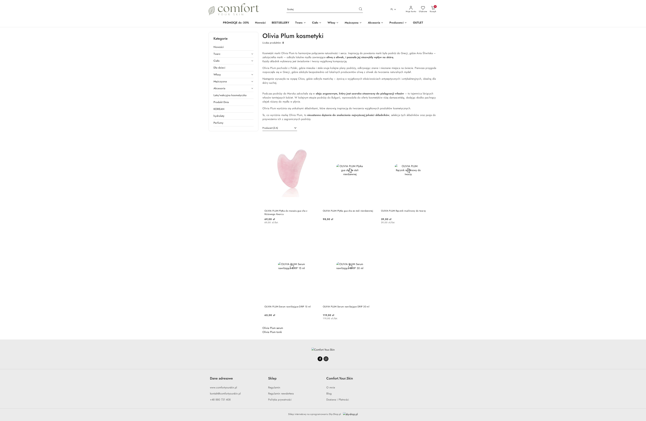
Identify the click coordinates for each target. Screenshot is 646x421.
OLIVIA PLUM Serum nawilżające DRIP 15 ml (287, 306)
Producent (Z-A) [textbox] (270, 128)
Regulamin (274, 387)
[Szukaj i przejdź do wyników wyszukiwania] (360, 9)
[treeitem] (233, 47)
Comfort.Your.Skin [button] (339, 378)
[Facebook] (320, 358)
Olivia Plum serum (272, 328)
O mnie (330, 387)
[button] (398, 23)
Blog (329, 393)
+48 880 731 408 (220, 400)
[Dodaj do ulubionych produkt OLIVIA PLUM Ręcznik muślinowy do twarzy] (431, 138)
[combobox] (279, 128)
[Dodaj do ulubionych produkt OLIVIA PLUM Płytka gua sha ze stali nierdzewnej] (373, 138)
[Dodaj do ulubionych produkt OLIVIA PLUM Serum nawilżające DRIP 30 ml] (373, 233)
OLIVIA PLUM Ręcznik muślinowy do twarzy (403, 210)
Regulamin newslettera (281, 393)
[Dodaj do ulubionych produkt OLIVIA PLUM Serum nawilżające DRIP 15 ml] (314, 233)
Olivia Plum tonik (272, 332)
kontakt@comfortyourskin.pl (225, 393)
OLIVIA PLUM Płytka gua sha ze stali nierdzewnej (348, 210)
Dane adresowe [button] (221, 378)
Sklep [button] (272, 378)
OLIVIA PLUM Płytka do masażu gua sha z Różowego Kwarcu (285, 212)
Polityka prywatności (280, 400)
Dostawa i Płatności (337, 400)
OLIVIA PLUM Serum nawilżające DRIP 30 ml (346, 306)
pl (392, 9)
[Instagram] (326, 358)
